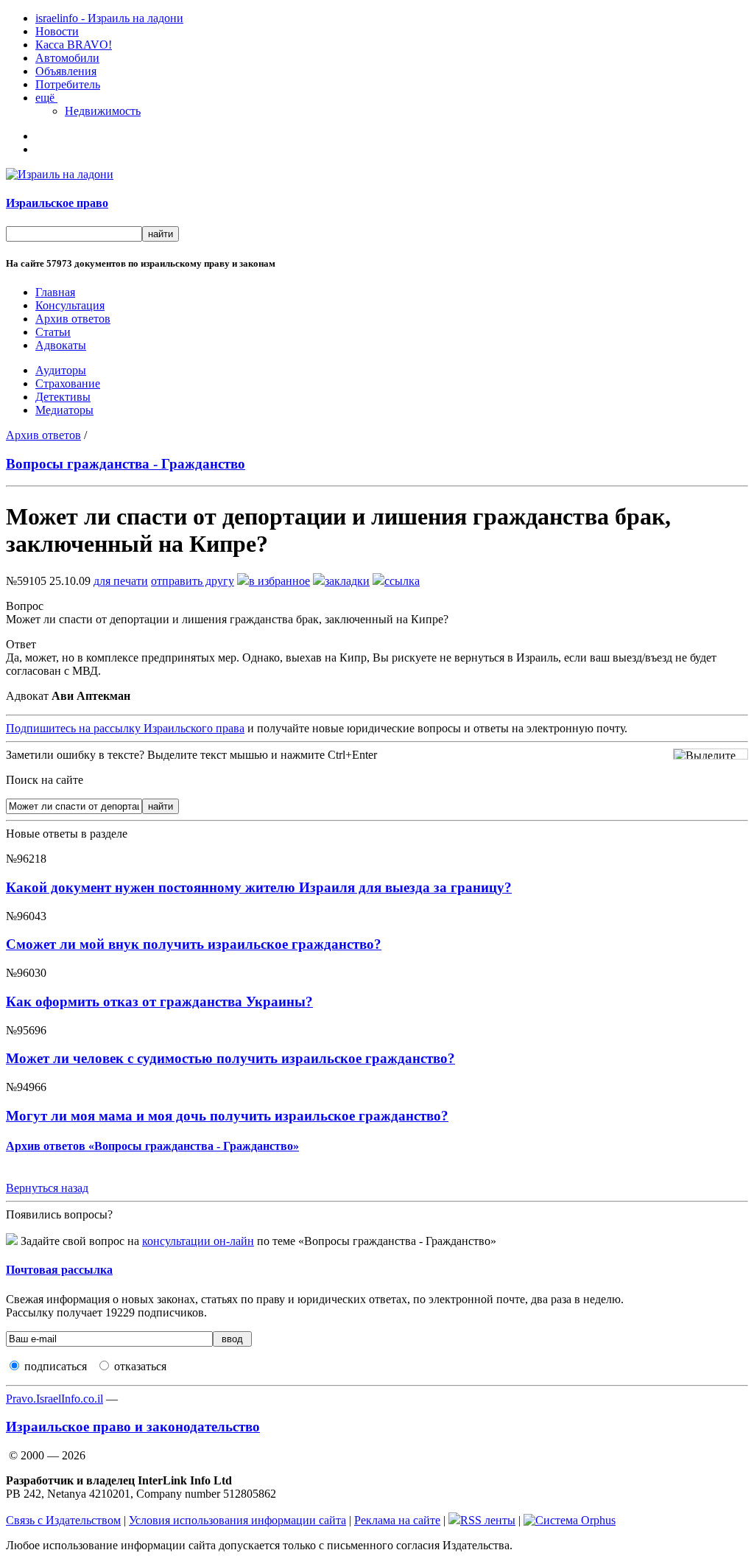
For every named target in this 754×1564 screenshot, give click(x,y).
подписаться (55, 1366)
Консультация (70, 305)
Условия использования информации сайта (237, 1520)
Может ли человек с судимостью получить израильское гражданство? (230, 1058)
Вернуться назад (47, 1188)
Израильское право (57, 203)
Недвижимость (103, 111)
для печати (121, 581)
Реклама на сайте (397, 1520)
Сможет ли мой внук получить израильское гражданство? (193, 944)
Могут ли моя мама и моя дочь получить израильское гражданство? (227, 1115)
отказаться (140, 1366)
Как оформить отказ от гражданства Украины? (159, 1001)
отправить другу (192, 581)
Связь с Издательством (63, 1520)
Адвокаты (60, 345)
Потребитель (67, 84)
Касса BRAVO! (73, 44)
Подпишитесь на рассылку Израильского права (125, 728)
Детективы (63, 396)
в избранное (279, 581)
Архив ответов (72, 318)
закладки (347, 581)
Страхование (67, 383)
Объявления (65, 71)
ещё (46, 97)
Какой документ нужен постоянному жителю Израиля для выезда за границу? (259, 887)
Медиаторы (64, 410)
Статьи (53, 332)
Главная (55, 292)
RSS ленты (487, 1520)
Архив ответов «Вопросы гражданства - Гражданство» (152, 1146)
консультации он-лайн (198, 1241)
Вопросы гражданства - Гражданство (125, 463)
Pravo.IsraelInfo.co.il (54, 1398)
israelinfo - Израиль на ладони (109, 18)
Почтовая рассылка (59, 1269)
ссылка (402, 581)
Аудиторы (60, 370)
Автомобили (67, 58)
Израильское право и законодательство (133, 1426)
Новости (57, 31)
